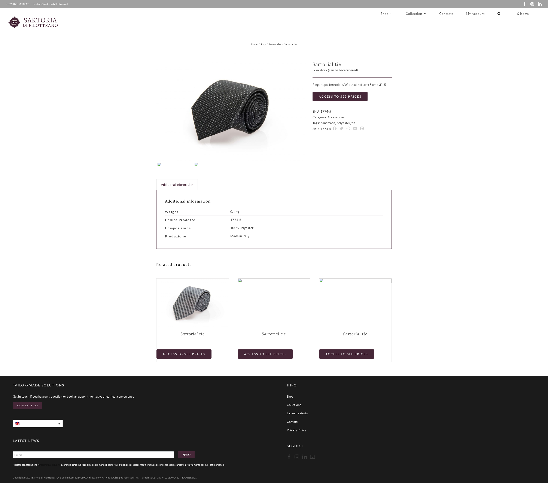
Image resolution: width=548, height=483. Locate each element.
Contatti (292, 421)
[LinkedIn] (540, 4)
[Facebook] (524, 4)
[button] (499, 13)
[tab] (177, 184)
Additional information (177, 184)
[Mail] (312, 457)
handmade (328, 123)
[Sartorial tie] (192, 281)
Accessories (336, 117)
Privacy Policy (296, 430)
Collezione (294, 405)
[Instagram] (532, 4)
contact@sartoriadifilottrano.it (50, 4)
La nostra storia (297, 413)
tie (353, 123)
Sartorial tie (192, 333)
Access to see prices (340, 96)
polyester (343, 123)
